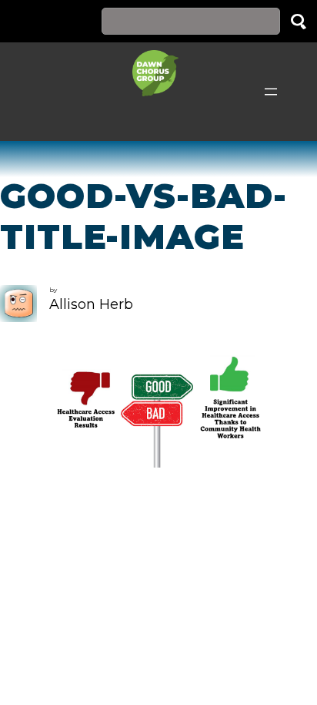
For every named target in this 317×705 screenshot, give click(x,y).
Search (298, 21)
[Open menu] (271, 91)
